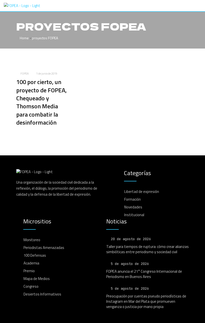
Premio (29, 271)
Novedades (133, 207)
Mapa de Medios (37, 278)
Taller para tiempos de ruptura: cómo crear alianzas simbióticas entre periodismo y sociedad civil (147, 249)
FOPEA (24, 74)
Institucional (134, 215)
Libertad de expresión (141, 191)
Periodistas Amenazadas (44, 247)
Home (24, 38)
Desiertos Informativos (42, 294)
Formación (132, 199)
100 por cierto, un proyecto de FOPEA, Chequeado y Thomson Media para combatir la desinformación (41, 102)
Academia (31, 263)
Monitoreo (32, 240)
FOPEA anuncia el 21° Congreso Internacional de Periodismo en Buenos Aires (144, 273)
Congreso (31, 286)
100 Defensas (35, 255)
